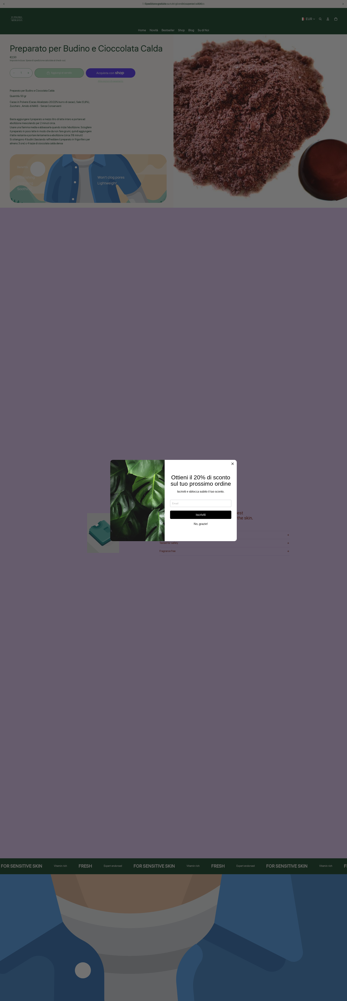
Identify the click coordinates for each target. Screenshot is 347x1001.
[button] (232, 464)
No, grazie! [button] (201, 524)
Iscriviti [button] (201, 515)
